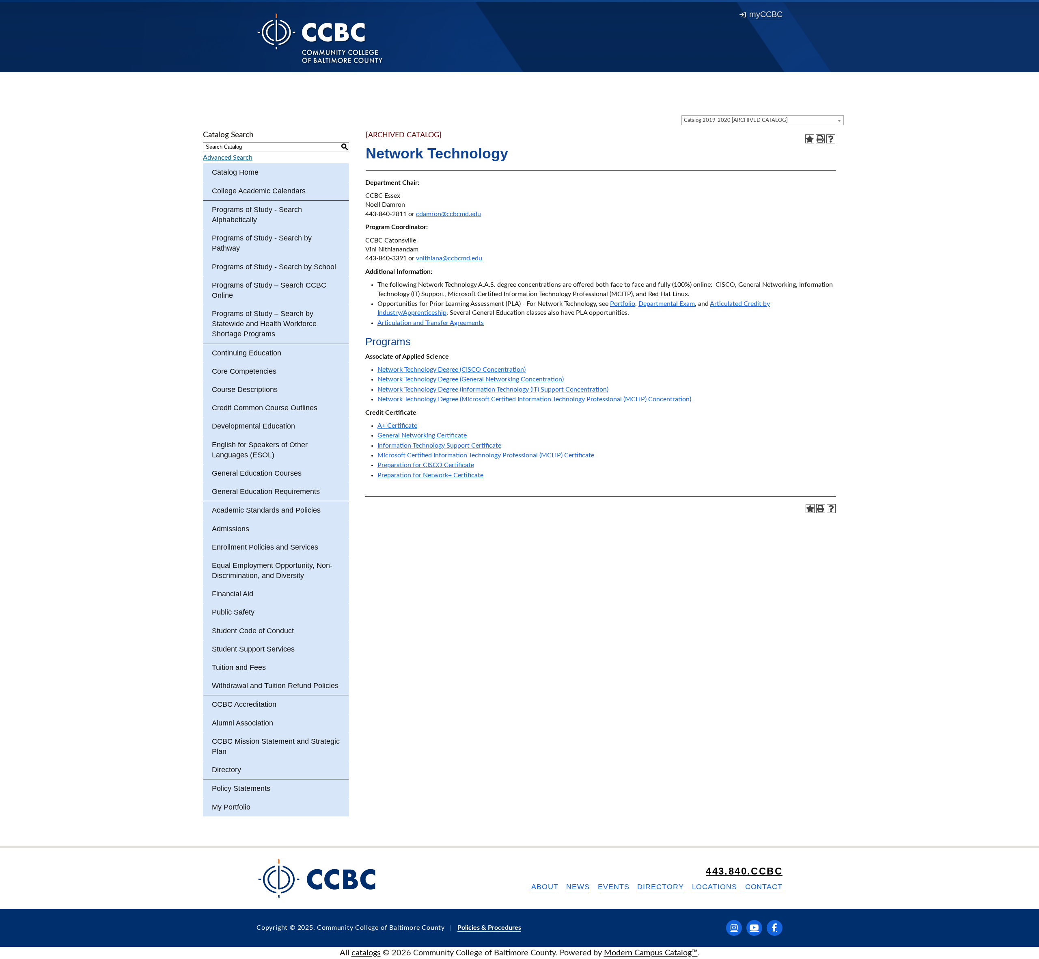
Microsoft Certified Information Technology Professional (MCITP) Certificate (485, 455)
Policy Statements (241, 788)
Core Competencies (244, 371)
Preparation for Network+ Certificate (430, 475)
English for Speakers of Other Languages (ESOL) (260, 450)
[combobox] (762, 120)
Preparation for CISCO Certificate (425, 465)
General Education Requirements (266, 491)
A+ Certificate (397, 425)
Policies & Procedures (489, 927)
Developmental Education (253, 426)
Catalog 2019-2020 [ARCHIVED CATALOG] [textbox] (736, 120)
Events (613, 887)
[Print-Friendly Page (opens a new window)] (820, 138)
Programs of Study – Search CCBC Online (269, 290)
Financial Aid (232, 594)
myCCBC (765, 14)
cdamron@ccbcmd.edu (448, 214)
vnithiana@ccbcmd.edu (449, 258)
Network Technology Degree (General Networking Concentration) (470, 379)
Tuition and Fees (239, 667)
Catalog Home (235, 172)
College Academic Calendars (259, 191)
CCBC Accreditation (244, 704)
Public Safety (233, 612)
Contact (763, 887)
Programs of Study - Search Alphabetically (257, 215)
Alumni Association (242, 723)
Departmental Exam (666, 304)
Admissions (230, 529)
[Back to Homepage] (320, 37)
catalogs (366, 953)
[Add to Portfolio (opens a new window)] (809, 138)
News (578, 887)
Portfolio (622, 304)
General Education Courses (257, 473)
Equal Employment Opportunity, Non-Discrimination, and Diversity (272, 570)
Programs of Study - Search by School (274, 267)
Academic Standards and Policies (266, 510)
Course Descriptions (245, 389)
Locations (714, 887)
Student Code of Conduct (253, 631)
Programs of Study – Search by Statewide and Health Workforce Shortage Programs (264, 324)
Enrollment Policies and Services (265, 547)
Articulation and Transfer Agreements (430, 323)
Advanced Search (227, 157)
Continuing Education (246, 353)
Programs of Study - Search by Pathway (262, 243)
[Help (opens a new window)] (830, 138)
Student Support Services (253, 649)
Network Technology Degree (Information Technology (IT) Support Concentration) (492, 389)
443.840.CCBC (744, 871)
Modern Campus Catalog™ (651, 953)
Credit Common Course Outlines (264, 408)
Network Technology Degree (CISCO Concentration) (451, 369)
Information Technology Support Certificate (439, 445)
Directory (226, 770)
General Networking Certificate (422, 435)
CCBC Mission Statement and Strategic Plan (276, 746)
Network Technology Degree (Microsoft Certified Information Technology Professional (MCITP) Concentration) (534, 399)
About (544, 887)
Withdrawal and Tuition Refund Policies (275, 686)
